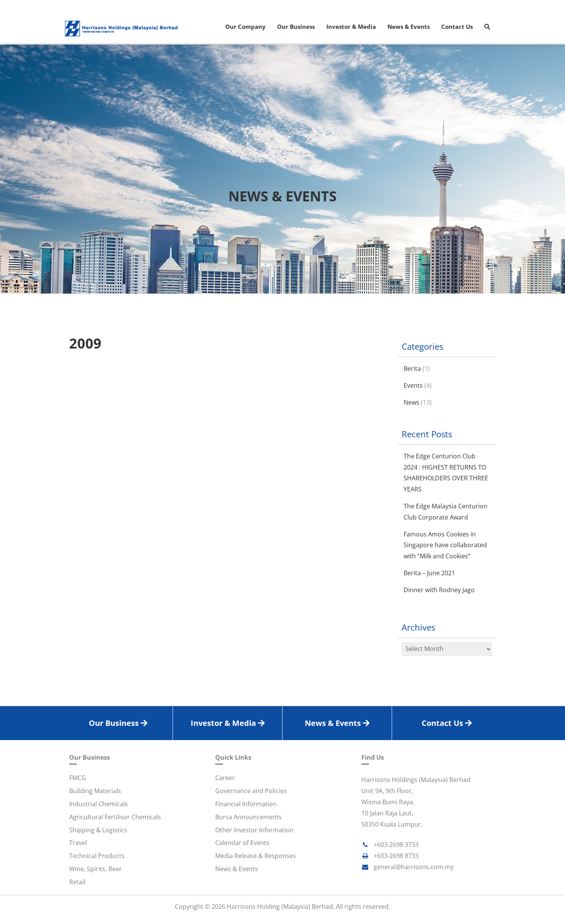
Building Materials (95, 791)
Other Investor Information (254, 830)
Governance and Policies (251, 791)
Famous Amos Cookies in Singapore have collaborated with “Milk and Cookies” (445, 545)
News (411, 402)
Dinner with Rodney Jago (439, 590)
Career (225, 778)
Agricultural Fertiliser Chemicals (115, 817)
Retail (77, 882)
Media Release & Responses (255, 856)
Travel (78, 842)
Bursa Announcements (248, 817)
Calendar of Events (242, 842)
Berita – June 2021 (429, 573)
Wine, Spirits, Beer (95, 869)
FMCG (77, 778)
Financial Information (246, 804)
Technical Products (97, 856)
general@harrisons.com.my (414, 867)
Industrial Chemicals (98, 804)
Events (413, 385)
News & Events (236, 869)
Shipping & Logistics (98, 830)
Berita (412, 368)
